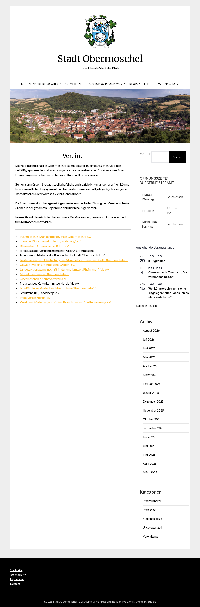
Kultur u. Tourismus (105, 83)
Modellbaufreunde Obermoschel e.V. (44, 274)
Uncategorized (152, 527)
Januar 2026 (151, 392)
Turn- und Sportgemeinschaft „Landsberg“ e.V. (50, 241)
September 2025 (153, 428)
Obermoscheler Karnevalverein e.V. (43, 279)
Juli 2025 (149, 437)
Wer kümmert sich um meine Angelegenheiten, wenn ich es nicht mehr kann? (168, 292)
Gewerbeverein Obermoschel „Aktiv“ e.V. (47, 264)
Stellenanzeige (152, 518)
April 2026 (150, 366)
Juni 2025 (149, 445)
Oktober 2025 (152, 419)
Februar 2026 (152, 383)
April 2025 (150, 463)
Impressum (17, 579)
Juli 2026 (149, 339)
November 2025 (153, 410)
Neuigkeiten (139, 83)
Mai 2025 (149, 454)
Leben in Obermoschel (40, 83)
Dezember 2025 (153, 401)
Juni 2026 (149, 348)
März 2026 (150, 375)
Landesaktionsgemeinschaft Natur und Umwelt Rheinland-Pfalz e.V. (64, 269)
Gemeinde (73, 83)
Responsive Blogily (123, 601)
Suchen (145, 153)
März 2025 (150, 472)
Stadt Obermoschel (100, 59)
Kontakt (15, 583)
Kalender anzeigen (147, 306)
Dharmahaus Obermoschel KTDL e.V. (44, 246)
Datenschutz (167, 83)
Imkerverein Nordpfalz (35, 297)
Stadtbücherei (152, 501)
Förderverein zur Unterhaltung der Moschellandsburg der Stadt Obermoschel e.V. (74, 260)
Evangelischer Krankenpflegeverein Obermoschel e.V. (55, 236)
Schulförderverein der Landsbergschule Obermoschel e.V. (58, 288)
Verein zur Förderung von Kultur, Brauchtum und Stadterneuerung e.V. (65, 302)
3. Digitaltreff (156, 261)
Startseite (149, 510)
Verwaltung (150, 536)
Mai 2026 (149, 357)
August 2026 (151, 330)
